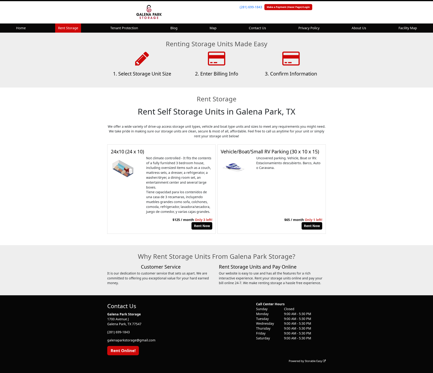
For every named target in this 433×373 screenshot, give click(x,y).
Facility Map (407, 28)
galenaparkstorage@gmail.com (131, 340)
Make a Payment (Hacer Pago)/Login (288, 7)
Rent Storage (68, 28)
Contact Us (257, 28)
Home (21, 28)
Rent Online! (123, 350)
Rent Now (202, 225)
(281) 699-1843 (251, 7)
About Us (359, 28)
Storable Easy (314, 361)
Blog (173, 28)
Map (213, 28)
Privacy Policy (309, 28)
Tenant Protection (124, 28)
